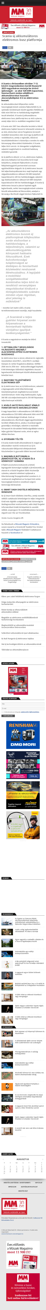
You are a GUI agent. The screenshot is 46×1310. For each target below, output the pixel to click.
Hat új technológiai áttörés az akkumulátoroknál (21, 644)
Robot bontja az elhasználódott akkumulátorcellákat (14, 611)
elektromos (6, 561)
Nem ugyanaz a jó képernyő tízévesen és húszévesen (29, 1032)
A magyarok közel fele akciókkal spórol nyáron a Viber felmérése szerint (29, 1107)
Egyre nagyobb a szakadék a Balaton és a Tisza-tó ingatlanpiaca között (29, 940)
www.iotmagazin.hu (18, 1233)
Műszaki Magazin (14, 530)
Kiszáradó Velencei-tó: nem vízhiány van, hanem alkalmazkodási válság (29, 1074)
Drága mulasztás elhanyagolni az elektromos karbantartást (19, 603)
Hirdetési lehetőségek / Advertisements (17, 1182)
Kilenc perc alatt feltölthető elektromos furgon (20, 596)
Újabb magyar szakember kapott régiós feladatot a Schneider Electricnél (29, 1007)
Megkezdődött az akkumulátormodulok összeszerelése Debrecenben (17, 626)
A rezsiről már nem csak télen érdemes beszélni (29, 1129)
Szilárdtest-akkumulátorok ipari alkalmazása (20, 633)
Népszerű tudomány (19, 561)
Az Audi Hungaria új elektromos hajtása (17, 639)
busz (33, 559)
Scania (29, 561)
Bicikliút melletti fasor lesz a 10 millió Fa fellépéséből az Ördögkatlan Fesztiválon (29, 984)
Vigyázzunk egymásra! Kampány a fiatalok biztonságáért (27, 1085)
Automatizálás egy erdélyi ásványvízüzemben (24, 952)
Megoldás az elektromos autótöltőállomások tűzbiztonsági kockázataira (19, 619)
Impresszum (12, 1186)
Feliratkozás (8, 716)
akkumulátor (25, 559)
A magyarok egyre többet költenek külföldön (27, 973)
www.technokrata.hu (7, 1233)
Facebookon (15, 533)
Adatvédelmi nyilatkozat (29, 1186)
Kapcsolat (38, 1182)
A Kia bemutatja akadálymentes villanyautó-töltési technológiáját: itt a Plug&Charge (12, 579)
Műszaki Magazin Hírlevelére (27, 524)
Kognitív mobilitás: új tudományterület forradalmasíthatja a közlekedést (34, 579)
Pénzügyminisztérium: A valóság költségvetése (26, 1053)
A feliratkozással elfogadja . (21, 712)
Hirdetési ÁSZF (23, 1191)
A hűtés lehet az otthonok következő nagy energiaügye (28, 996)
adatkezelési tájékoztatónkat (30, 712)
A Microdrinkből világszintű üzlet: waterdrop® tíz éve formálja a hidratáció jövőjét (29, 963)
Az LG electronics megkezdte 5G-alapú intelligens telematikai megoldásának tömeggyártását (29, 1097)
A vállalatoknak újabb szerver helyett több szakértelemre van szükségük (28, 1042)
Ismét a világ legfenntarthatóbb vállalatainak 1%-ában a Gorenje (26, 930)
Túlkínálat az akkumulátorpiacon (14, 650)
